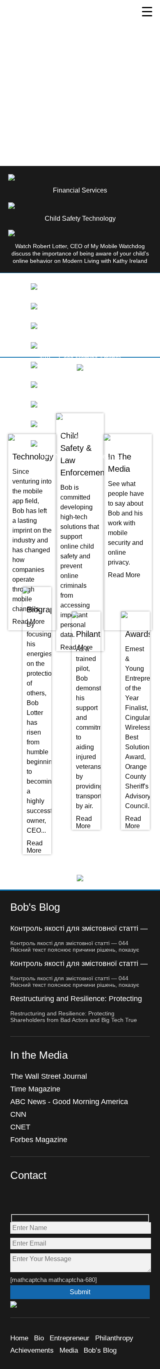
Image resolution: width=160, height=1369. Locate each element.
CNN (18, 1114)
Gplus (52, 1199)
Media (68, 1350)
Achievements (32, 1350)
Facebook (17, 1199)
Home (19, 1338)
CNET (20, 1127)
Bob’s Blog (100, 1350)
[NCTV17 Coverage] (34, 307)
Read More (124, 574)
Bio (39, 1338)
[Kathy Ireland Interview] (34, 287)
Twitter (34, 1199)
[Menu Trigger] (147, 11)
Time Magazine (35, 1089)
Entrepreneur (69, 1338)
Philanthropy (114, 1338)
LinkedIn (70, 1199)
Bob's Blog (35, 907)
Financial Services (80, 190)
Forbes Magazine (38, 1140)
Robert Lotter (45, 19)
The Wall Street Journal (48, 1076)
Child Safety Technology (80, 218)
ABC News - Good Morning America (69, 1102)
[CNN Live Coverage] (34, 326)
